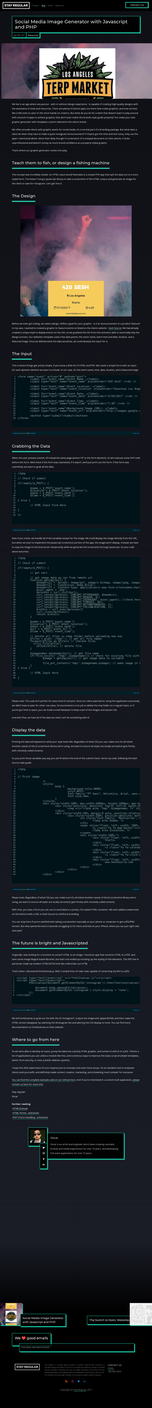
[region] (76, 399)
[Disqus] (76, 1199)
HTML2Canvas (20, 1108)
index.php (16, 433)
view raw (136, 433)
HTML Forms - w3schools (26, 1112)
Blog (43, 5)
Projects (35, 5)
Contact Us (137, 5)
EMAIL (111, 1368)
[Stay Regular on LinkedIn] (84, 1380)
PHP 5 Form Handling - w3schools (30, 1117)
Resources (59, 5)
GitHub (33, 433)
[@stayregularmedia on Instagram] (72, 1380)
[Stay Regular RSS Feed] (66, 1380)
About (50, 5)
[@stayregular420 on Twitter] (78, 1380)
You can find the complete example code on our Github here (43, 1079)
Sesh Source (115, 328)
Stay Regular (80, 1389)
